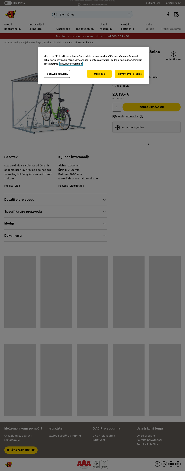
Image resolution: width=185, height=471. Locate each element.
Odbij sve (99, 73)
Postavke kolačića (57, 73)
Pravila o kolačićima (71, 63)
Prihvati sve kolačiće (129, 73)
